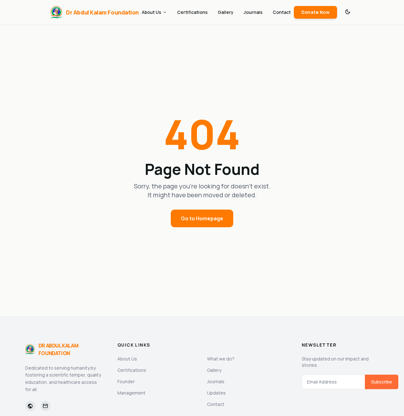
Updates (216, 393)
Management (131, 393)
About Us (154, 12)
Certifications (192, 12)
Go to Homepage (202, 218)
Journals (253, 12)
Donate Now (315, 12)
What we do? (221, 359)
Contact (282, 12)
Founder (126, 381)
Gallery (226, 12)
